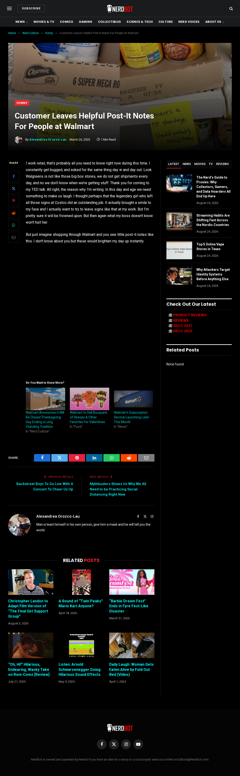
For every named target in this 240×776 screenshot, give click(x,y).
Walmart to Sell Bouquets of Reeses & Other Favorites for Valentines (88, 417)
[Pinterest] (13, 200)
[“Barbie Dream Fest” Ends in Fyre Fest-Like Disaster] (131, 582)
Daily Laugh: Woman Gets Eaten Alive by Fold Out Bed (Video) (131, 669)
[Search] (231, 8)
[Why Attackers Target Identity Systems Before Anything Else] (179, 276)
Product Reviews (189, 315)
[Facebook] (13, 176)
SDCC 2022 (182, 331)
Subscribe (31, 8)
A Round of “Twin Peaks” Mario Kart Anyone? (81, 603)
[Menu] (9, 8)
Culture (165, 22)
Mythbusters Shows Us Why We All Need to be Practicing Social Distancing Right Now (118, 489)
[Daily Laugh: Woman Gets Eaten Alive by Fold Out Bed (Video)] (131, 645)
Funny (22, 103)
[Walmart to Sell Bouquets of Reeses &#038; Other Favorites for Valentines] (89, 399)
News (20, 22)
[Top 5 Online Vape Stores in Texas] (179, 250)
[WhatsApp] (13, 225)
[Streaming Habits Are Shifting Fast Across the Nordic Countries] (179, 221)
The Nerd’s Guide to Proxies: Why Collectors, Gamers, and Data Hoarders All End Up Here (213, 187)
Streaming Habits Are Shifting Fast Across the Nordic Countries (213, 220)
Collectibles (109, 22)
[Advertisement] (120, 65)
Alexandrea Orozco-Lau (47, 139)
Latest (173, 164)
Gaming (85, 22)
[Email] (13, 237)
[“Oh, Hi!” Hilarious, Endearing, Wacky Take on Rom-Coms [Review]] (30, 645)
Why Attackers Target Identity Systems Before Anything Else (213, 274)
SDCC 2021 (182, 326)
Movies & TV (44, 22)
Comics (66, 22)
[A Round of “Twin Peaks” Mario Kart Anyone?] (81, 582)
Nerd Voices (188, 22)
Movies (200, 164)
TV (211, 164)
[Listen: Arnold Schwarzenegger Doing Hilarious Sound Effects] (81, 645)
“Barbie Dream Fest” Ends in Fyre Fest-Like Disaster (128, 606)
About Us (213, 22)
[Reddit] (13, 212)
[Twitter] (13, 188)
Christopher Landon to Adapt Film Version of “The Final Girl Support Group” (28, 609)
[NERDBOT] (120, 8)
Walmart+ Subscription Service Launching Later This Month (131, 417)
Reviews (222, 164)
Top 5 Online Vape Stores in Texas (210, 246)
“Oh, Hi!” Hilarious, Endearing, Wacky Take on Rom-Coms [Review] (28, 669)
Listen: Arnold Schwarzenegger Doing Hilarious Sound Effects (80, 669)
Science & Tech (140, 22)
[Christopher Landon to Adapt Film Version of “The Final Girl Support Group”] (30, 582)
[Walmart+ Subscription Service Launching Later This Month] (133, 399)
